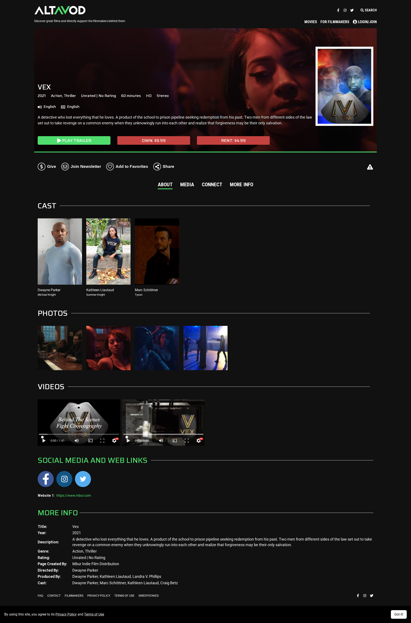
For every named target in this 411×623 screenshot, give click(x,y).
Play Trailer (76, 140)
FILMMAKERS (74, 595)
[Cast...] (90, 440)
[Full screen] (102, 440)
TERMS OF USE (124, 595)
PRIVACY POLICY (99, 595)
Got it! (398, 614)
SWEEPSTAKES (148, 595)
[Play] (44, 440)
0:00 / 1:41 (58, 440)
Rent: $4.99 (233, 140)
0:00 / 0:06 (142, 440)
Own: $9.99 (154, 140)
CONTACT (54, 595)
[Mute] (76, 440)
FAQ (41, 595)
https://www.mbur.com (73, 495)
